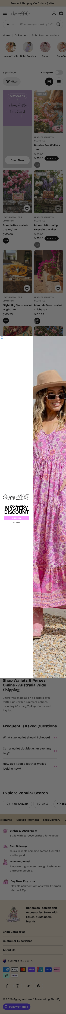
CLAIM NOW (16, 518)
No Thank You (16, 522)
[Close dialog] (2, 337)
